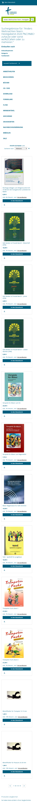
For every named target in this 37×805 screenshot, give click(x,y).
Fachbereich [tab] (5, 55)
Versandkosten (22, 197)
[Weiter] (24, 785)
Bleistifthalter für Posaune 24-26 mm (14, 762)
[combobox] (16, 19)
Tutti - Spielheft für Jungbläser (12, 557)
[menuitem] (18, 71)
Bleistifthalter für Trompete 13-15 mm (15, 711)
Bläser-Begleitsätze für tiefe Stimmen (14, 506)
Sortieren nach (9, 148)
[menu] (18, 105)
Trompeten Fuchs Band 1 (10, 608)
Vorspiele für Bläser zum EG (11, 403)
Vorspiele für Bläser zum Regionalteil (14, 454)
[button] (4, 205)
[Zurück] (10, 785)
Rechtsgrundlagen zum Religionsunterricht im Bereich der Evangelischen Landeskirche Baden (16, 190)
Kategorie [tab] (4, 53)
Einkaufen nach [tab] (8, 46)
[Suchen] (32, 19)
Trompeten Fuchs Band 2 (10, 660)
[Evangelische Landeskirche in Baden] (13, 11)
